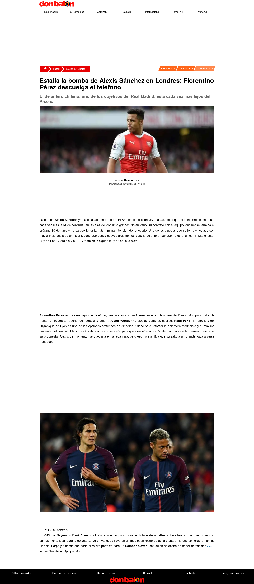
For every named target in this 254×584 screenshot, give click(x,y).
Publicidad (190, 573)
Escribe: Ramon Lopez (127, 180)
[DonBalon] (44, 69)
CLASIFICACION (205, 68)
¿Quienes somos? (106, 573)
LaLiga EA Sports (75, 68)
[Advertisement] (127, 40)
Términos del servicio (63, 573)
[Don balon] (123, 3)
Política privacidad (21, 573)
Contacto (148, 573)
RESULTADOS (168, 68)
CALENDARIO (186, 68)
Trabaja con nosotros (233, 573)
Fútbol (56, 68)
